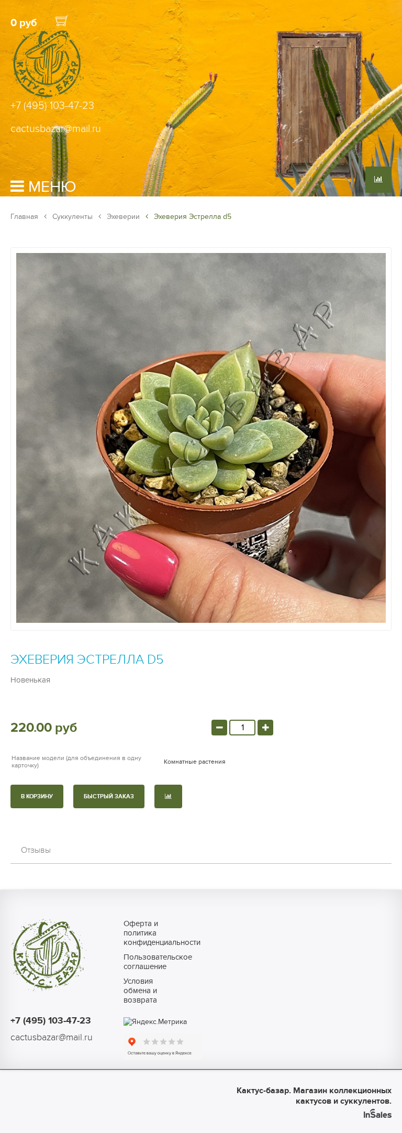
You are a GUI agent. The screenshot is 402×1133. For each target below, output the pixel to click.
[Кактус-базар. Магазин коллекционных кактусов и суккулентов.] (48, 98)
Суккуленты (71, 216)
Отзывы (36, 850)
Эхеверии (122, 216)
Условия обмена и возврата (140, 990)
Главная (24, 216)
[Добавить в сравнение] (168, 796)
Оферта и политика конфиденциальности (147, 933)
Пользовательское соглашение (147, 961)
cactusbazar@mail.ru (55, 129)
